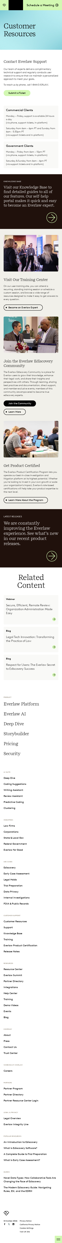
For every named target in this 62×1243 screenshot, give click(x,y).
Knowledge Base (13, 933)
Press (6, 1041)
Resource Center (13, 969)
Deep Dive (14, 723)
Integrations (11, 987)
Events (7, 1011)
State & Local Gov (14, 837)
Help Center (10, 993)
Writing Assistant (13, 790)
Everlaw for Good (13, 849)
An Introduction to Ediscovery (20, 1142)
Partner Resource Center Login (21, 1100)
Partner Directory (13, 981)
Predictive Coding (14, 802)
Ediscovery (10, 867)
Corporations (11, 831)
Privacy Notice (26, 1221)
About (7, 1035)
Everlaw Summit (13, 975)
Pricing (11, 743)
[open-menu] (58, 1239)
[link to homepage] (6, 1214)
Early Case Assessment (16, 873)
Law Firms (9, 825)
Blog (6, 1017)
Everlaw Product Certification (20, 945)
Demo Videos (11, 1005)
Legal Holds (10, 879)
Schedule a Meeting (40, 5)
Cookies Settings (26, 1228)
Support (8, 927)
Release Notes (12, 951)
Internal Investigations (16, 897)
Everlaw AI (15, 713)
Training (8, 939)
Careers (8, 1070)
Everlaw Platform (21, 704)
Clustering (9, 808)
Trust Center (11, 1053)
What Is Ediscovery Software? (20, 1148)
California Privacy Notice (30, 1224)
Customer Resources (15, 921)
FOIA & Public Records (16, 903)
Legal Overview (12, 1118)
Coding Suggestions (15, 784)
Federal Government (15, 843)
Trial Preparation (13, 885)
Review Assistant (13, 796)
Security (12, 753)
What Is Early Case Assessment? (22, 1160)
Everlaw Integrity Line (16, 1124)
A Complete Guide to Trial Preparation (25, 1154)
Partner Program (13, 1088)
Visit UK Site (25, 1232)
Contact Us (10, 1047)
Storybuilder (16, 733)
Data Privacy (11, 891)
